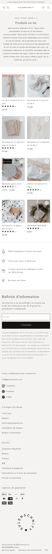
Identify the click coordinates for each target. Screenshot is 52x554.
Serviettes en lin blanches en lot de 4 (38, 143)
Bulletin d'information (11, 433)
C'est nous (6, 413)
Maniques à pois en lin (12, 184)
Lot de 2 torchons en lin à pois (13, 102)
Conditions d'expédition (12, 468)
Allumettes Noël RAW (36, 226)
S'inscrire (26, 325)
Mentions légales (8, 550)
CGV (46, 550)
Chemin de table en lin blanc (37, 185)
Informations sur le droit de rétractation (19, 473)
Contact (5, 458)
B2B (3, 463)
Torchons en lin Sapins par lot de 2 (11, 227)
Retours (5, 454)
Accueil (17, 18)
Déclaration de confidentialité (29, 550)
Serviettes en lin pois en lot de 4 (37, 102)
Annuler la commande (11, 478)
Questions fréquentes (11, 449)
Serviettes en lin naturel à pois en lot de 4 (13, 143)
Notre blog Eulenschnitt (12, 423)
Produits (23, 18)
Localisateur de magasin (12, 428)
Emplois (5, 418)
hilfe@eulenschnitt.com (12, 380)
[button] (44, 8)
